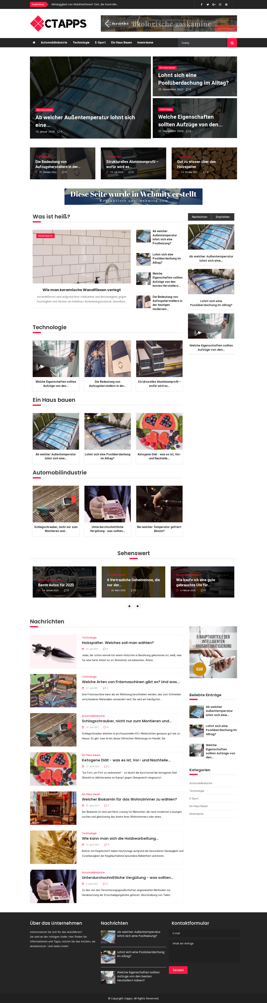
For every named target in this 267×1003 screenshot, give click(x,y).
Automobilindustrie (54, 42)
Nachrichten (199, 217)
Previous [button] (130, 606)
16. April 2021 (93, 845)
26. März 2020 (118, 590)
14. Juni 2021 (92, 727)
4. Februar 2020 (187, 590)
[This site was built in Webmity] (133, 196)
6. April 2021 (92, 884)
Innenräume (145, 42)
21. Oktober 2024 (47, 172)
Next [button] (138, 606)
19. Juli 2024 (116, 172)
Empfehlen (223, 217)
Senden (178, 970)
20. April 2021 (93, 805)
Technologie (81, 42)
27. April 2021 (93, 766)
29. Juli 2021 (92, 649)
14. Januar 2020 (50, 590)
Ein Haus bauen (121, 42)
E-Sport (100, 42)
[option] (100, 4)
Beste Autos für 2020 (56, 585)
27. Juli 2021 (92, 688)
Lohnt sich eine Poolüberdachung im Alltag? (167, 258)
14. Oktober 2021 (189, 172)
